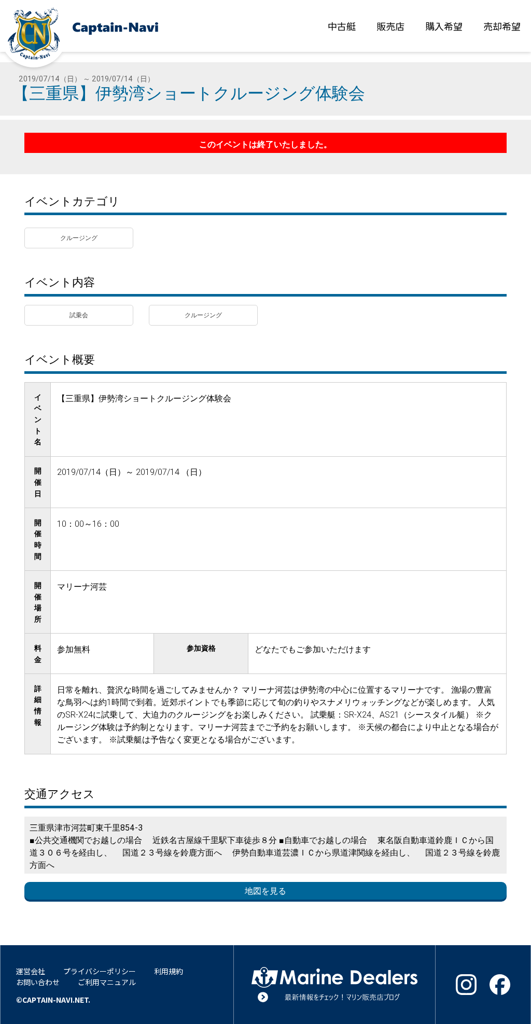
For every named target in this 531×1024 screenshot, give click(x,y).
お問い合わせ (38, 982)
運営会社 (30, 971)
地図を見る (265, 891)
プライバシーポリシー (99, 971)
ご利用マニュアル (107, 982)
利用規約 (168, 971)
